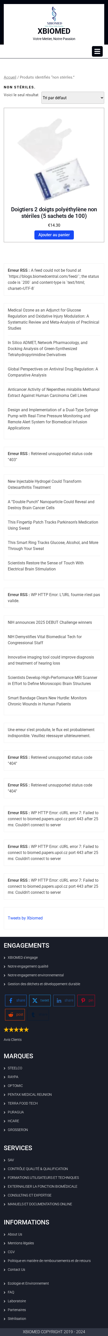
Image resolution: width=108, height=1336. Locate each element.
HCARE (13, 1121)
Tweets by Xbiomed (25, 918)
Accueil (10, 77)
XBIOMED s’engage (23, 957)
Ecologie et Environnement (28, 1283)
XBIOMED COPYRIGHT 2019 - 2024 (54, 1331)
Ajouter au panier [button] (54, 234)
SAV (11, 1160)
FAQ (11, 1292)
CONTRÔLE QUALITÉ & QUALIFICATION (38, 1169)
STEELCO (15, 1068)
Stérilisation (17, 1319)
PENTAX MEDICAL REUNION (30, 1094)
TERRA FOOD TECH (23, 1103)
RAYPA (13, 1077)
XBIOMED (54, 31)
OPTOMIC (15, 1086)
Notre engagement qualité (28, 966)
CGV (11, 1252)
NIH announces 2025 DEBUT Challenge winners (50, 622)
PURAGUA (16, 1112)
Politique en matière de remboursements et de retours (49, 1261)
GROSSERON (18, 1130)
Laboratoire (17, 1301)
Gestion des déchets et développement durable (44, 984)
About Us (15, 1234)
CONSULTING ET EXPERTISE (29, 1195)
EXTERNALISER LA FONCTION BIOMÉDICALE (42, 1186)
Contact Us (16, 1270)
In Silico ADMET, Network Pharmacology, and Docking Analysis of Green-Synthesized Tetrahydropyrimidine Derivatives (47, 348)
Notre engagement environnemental (36, 975)
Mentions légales (21, 1243)
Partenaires (17, 1310)
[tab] (97, 51)
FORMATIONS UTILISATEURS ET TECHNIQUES (43, 1178)
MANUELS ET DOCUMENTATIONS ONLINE (40, 1204)
